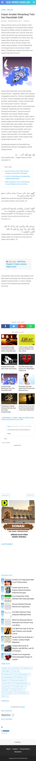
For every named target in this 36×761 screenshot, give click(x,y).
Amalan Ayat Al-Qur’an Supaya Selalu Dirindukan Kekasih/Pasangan (21, 590)
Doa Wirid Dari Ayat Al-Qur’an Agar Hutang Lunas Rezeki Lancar (23, 631)
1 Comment (26, 21)
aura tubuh (15, 668)
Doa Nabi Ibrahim (22, 674)
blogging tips (4, 733)
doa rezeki (19, 677)
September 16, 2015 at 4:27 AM (21, 426)
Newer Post (5, 495)
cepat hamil (5, 671)
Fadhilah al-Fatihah (18, 680)
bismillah (27, 668)
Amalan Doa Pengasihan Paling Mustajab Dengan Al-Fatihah (22, 657)
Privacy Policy (24, 749)
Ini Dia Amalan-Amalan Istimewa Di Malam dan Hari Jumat (26, 349)
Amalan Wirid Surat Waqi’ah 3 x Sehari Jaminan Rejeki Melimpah (23, 639)
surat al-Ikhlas (17, 690)
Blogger (22, 707)
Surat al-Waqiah (7, 693)
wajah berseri (21, 693)
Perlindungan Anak (21, 683)
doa (15, 671)
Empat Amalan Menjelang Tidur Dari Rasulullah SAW (8, 388)
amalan (4, 668)
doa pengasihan (7, 677)
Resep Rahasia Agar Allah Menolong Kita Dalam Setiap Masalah (8, 349)
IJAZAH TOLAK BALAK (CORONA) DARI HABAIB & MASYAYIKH (17, 177)
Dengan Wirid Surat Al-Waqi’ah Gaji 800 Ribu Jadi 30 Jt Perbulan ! (23, 648)
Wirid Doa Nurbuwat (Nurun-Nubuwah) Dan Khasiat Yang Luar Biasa (22, 622)
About (8, 749)
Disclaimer (18, 752)
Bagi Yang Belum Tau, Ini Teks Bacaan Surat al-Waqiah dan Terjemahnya (17, 183)
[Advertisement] (18, 249)
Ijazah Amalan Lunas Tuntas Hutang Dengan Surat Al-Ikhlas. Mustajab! (16, 172)
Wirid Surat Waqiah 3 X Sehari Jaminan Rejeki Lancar (16, 264)
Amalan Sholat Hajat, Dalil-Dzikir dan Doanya (8, 367)
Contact (15, 749)
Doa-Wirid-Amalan (18, 2)
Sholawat (5, 690)
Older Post (30, 495)
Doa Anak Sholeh (7, 674)
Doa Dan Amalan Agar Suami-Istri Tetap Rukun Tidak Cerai (26, 368)
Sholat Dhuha (6, 687)
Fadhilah (5, 680)
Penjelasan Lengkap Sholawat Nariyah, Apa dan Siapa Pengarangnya (8, 409)
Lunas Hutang (6, 683)
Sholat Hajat (19, 687)
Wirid (3, 696)
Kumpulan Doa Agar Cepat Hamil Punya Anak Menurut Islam (26, 388)
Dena (9, 426)
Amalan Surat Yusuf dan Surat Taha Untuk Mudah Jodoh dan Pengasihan (26, 408)
